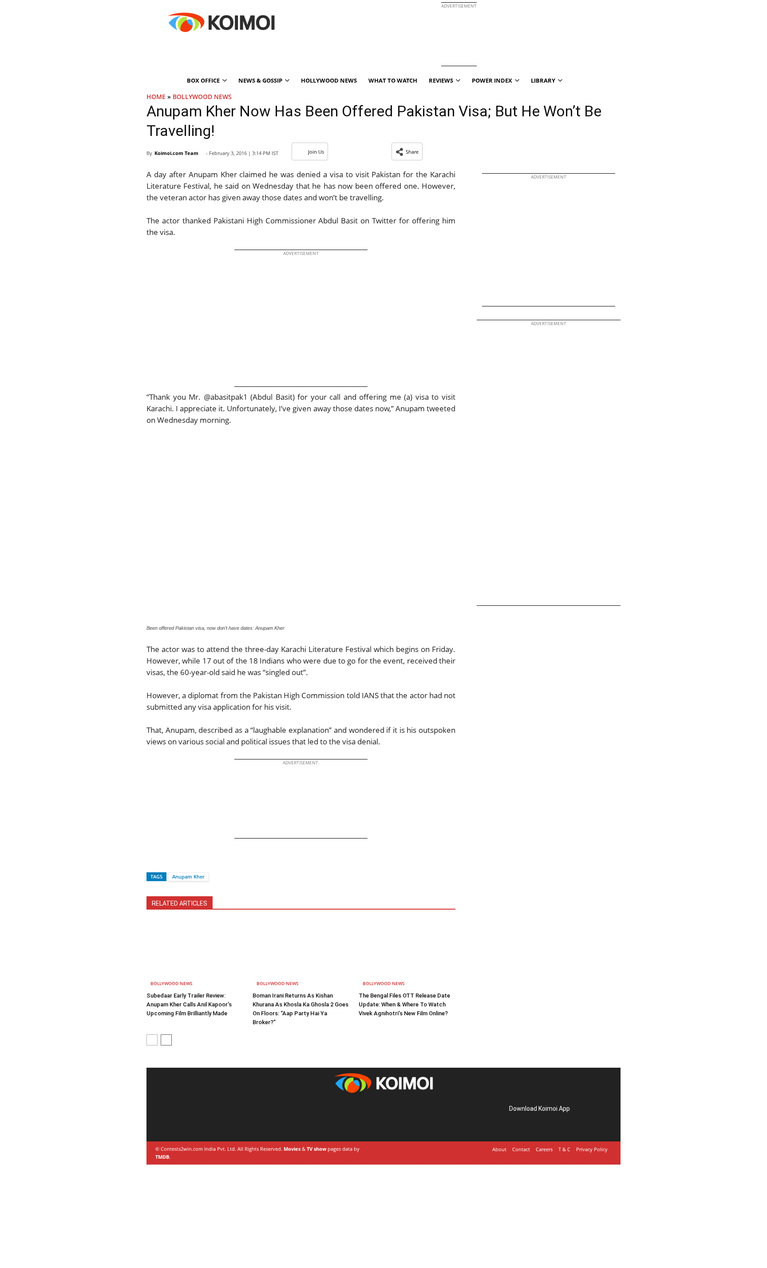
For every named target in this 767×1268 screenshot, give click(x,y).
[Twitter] (168, 861)
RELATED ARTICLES (179, 903)
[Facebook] (153, 861)
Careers (544, 1149)
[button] (407, 151)
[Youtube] (219, 1119)
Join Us (316, 151)
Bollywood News (202, 96)
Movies (292, 1148)
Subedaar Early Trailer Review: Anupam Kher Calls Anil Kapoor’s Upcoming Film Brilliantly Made (189, 1004)
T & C (564, 1149)
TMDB (162, 1156)
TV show (316, 1148)
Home (156, 96)
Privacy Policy (592, 1149)
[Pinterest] (194, 1119)
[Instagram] (182, 1119)
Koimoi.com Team (176, 153)
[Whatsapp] (183, 861)
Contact (521, 1149)
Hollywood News (329, 80)
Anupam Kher (188, 876)
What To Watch (392, 80)
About (499, 1149)
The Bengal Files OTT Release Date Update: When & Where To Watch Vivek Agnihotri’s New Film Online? (404, 1004)
